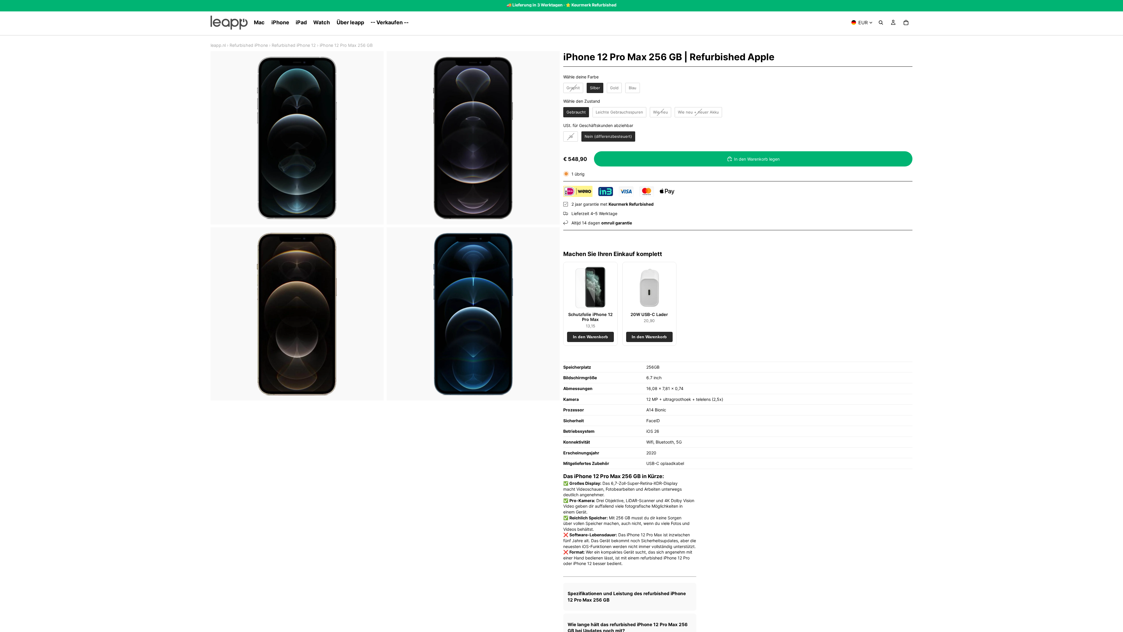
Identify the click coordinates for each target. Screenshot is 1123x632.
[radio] (573, 88)
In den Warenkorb (590, 337)
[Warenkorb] (906, 22)
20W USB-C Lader (649, 314)
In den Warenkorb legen (757, 159)
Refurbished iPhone (249, 45)
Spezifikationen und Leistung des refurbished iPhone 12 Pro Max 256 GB (627, 597)
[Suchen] (880, 22)
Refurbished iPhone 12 (294, 45)
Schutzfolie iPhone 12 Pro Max (590, 317)
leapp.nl (218, 45)
